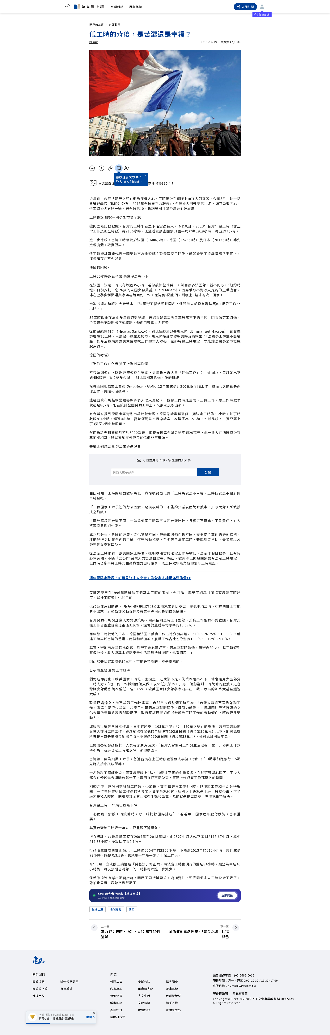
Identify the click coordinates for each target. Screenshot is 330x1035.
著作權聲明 (220, 993)
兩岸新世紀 (145, 989)
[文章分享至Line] (92, 168)
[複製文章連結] (111, 168)
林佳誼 (93, 42)
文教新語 (144, 1003)
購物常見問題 (69, 982)
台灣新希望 (173, 996)
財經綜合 (144, 1010)
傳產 (131, 909)
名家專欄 (116, 989)
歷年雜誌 (135, 6)
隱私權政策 (240, 993)
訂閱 (208, 472)
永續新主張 (173, 1010)
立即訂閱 (247, 6)
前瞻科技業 (117, 1017)
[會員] (262, 7)
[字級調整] (126, 168)
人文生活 (144, 996)
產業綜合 (116, 1010)
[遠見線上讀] (89, 6)
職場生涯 (97, 909)
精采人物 (172, 1003)
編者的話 (116, 1003)
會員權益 (66, 989)
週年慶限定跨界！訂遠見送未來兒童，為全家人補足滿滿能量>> (140, 577)
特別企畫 (116, 996)
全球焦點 (116, 909)
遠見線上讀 (96, 24)
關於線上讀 (40, 989)
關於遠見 (38, 982)
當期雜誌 (117, 6)
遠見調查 (172, 982)
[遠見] (38, 963)
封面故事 (115, 24)
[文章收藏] (118, 168)
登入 (119, 181)
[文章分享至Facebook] (101, 168)
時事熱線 (172, 989)
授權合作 (38, 996)
